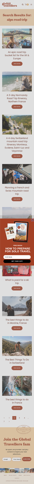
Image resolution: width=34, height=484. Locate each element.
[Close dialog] (32, 220)
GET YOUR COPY (17, 261)
